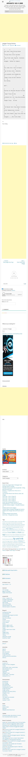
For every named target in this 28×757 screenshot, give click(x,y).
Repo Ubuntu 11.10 (6, 584)
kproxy (3, 623)
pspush (4, 631)
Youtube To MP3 (6, 700)
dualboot (4, 529)
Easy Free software (6, 618)
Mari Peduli (10, 534)
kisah (19, 532)
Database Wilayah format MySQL (9, 513)
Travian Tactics (5, 698)
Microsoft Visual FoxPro (11, 570)
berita (3, 521)
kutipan (22, 532)
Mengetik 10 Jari (6, 673)
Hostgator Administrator (7, 599)
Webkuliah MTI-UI (6, 676)
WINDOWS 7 (16, 541)
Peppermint (14, 536)
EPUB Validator (5, 653)
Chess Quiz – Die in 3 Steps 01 (9, 499)
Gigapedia (4, 671)
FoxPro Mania (5, 622)
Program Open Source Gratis (8, 629)
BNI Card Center (6, 652)
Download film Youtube (7, 687)
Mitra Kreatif (5, 602)
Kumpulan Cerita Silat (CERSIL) (9, 691)
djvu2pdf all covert (6, 685)
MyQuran (4, 708)
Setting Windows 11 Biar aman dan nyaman (12, 503)
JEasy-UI (4, 643)
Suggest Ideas (5, 632)
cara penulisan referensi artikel (11, 523)
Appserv (4, 649)
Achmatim (8, 578)
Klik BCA (4, 657)
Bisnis (6, 521)
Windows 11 (21, 541)
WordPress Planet (6, 638)
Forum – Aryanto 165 (7, 598)
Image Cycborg (5, 690)
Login (24, 283)
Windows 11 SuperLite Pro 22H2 (19, 545)
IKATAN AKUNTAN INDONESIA (9, 656)
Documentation (5, 613)
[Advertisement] (14, 28)
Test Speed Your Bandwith (8, 697)
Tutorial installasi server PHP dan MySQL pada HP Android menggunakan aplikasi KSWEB (13, 727)
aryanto (4, 722)
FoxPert (4, 619)
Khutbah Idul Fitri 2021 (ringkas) (9, 507)
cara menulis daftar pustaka (12, 521)
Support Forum (5, 633)
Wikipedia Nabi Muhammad (8, 709)
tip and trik (18, 538)
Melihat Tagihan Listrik (7, 625)
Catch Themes (18, 755)
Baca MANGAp (5, 684)
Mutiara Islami (5, 707)
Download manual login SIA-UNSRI (10, 615)
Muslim (4, 705)
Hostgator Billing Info (7, 601)
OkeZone (8, 574)
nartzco (13, 290)
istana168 (4, 743)
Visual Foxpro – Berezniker (8, 674)
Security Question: (7, 300)
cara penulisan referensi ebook (14, 524)
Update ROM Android (7, 592)
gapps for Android (6, 591)
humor (9, 532)
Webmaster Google (6, 636)
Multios (21, 534)
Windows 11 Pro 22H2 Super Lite (8, 542)
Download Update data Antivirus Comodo (11, 715)
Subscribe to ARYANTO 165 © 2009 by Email (12, 333)
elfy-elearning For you (7, 668)
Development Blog (6, 612)
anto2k (12, 45)
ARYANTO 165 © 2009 (15, 3)
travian (3, 541)
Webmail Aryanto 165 (7, 605)
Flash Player (12, 550)
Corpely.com (5, 735)
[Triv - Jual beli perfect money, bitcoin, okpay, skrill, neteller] (7, 375)
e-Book (4, 666)
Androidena (4, 725)
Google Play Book (6, 654)
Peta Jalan (18, 536)
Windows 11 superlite (18, 542)
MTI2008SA (17, 534)
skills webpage (5, 738)
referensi (21, 536)
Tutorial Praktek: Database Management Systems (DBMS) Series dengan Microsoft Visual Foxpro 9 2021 (13, 511)
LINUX (7, 534)
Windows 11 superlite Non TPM (7, 545)
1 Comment (18, 45)
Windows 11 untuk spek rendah (8, 546)
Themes (4, 635)
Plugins (4, 628)
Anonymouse (5, 681)
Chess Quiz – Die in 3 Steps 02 (9, 497)
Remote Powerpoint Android (7, 539)
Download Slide (5, 616)
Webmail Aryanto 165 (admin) (8, 606)
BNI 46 (4, 650)
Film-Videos (9, 529)
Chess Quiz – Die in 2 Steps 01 (9, 500)
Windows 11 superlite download (17, 544)
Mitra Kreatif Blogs (6, 604)
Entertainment (6, 143)
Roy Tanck (19, 549)
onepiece (9, 536)
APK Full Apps (5, 590)
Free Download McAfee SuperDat (9, 716)
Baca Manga (5, 683)
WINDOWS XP (16, 546)
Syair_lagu (11, 143)
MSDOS (14, 534)
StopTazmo (5, 695)
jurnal (16, 532)
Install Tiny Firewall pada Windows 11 (10, 502)
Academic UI (5, 663)
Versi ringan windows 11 (9, 541)
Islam (13, 532)
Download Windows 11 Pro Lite (17, 527)
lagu (16, 143)
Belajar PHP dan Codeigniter (8, 664)
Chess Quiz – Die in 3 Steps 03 (9, 496)
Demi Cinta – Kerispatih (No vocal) (10, 515)
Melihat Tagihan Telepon (7, 626)
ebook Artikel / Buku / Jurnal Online (10, 667)
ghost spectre (15, 529)
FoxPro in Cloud (5, 620)
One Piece (4, 694)
